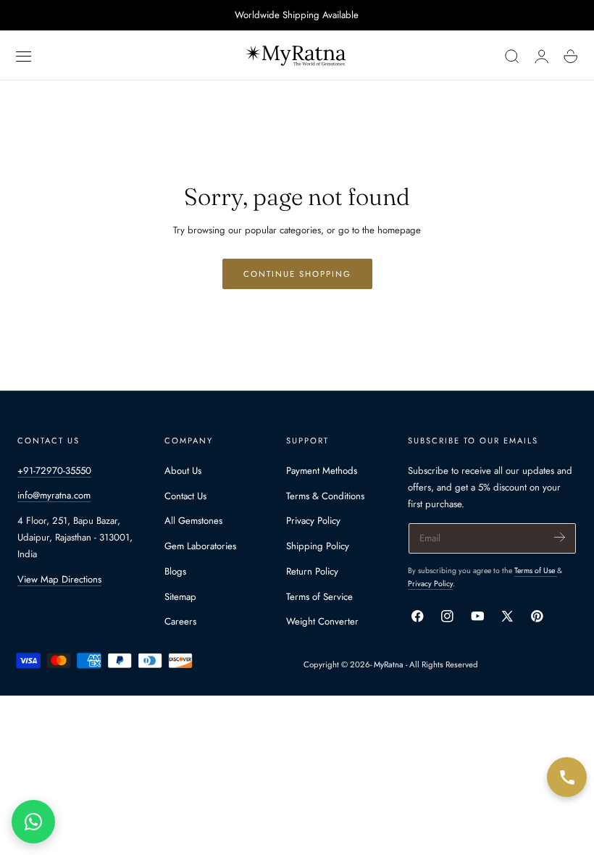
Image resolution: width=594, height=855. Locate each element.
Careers (180, 621)
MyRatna (388, 664)
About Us (182, 470)
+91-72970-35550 (54, 470)
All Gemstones (193, 520)
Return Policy (312, 571)
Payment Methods (321, 470)
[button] (24, 56)
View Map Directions (59, 579)
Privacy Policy (313, 520)
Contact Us (185, 495)
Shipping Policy (317, 546)
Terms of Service (319, 596)
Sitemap (180, 596)
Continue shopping (297, 274)
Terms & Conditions (325, 495)
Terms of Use (535, 570)
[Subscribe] (560, 537)
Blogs (175, 571)
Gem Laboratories (200, 546)
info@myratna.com (54, 495)
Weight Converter (322, 621)
